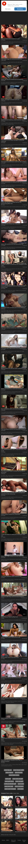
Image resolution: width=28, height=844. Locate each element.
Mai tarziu (7, 9)
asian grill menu (9, 781)
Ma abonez (20, 9)
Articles (3, 840)
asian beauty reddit (19, 770)
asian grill (8, 778)
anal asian (20, 789)
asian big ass (7, 770)
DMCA (7, 840)
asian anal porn (19, 786)
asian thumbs (18, 772)
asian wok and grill (18, 778)
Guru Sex (16, 793)
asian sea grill (19, 781)
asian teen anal (9, 786)
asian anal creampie (10, 789)
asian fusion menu (14, 775)
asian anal (21, 783)
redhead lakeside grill (10, 783)
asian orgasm (9, 772)
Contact (19, 840)
